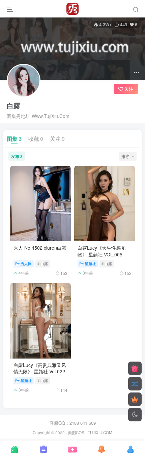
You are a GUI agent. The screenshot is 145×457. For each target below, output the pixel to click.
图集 (14, 138)
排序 (125, 156)
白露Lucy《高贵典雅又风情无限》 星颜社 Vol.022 (39, 368)
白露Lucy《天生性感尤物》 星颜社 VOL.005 (101, 251)
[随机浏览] (135, 383)
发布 (16, 156)
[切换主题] (135, 414)
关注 (57, 138)
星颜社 (90, 263)
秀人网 (26, 263)
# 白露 (42, 263)
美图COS (76, 432)
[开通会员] (135, 399)
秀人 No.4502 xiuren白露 (39, 247)
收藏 (35, 138)
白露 (13, 105)
